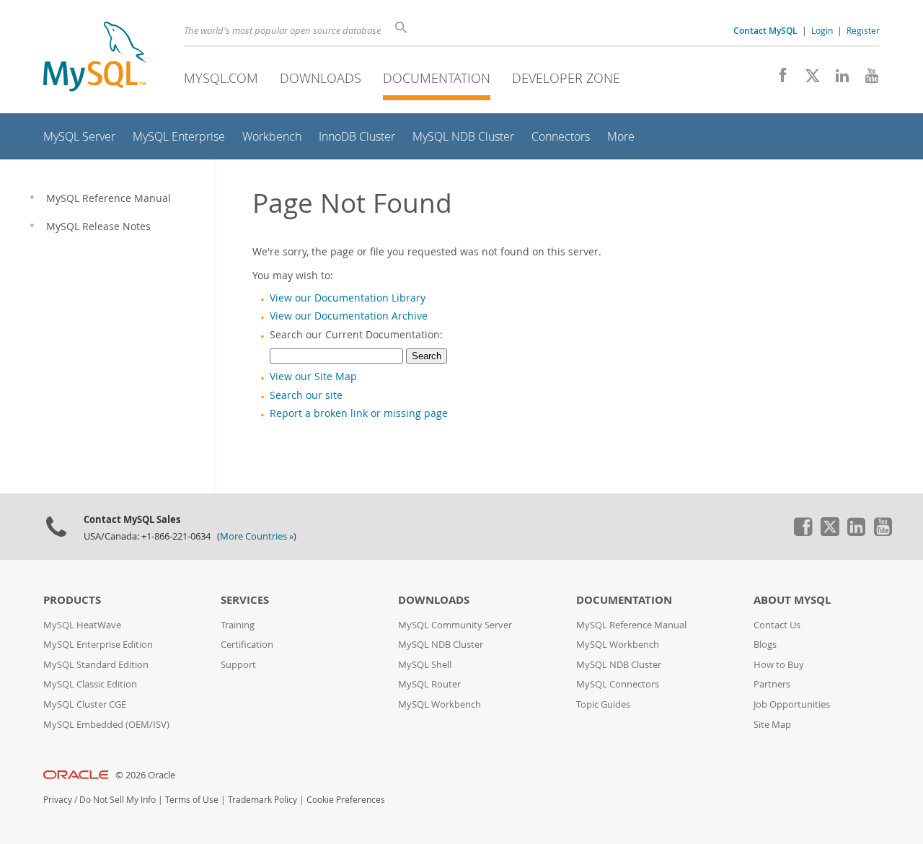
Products (72, 599)
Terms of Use (191, 799)
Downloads (320, 78)
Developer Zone (566, 78)
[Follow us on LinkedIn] (836, 79)
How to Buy (779, 665)
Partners (772, 684)
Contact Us (777, 625)
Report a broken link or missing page (359, 413)
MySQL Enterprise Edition (98, 644)
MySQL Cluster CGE (84, 704)
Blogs (765, 644)
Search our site (306, 395)
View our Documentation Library (347, 297)
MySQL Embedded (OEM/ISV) (106, 724)
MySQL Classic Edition (90, 684)
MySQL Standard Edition (96, 665)
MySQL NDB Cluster (440, 644)
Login (822, 30)
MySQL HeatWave (82, 625)
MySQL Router (429, 684)
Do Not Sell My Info (117, 799)
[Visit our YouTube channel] (866, 79)
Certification (247, 644)
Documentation (436, 78)
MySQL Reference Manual (631, 625)
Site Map (772, 724)
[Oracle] (76, 775)
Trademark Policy (262, 799)
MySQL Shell (424, 665)
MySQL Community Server (455, 625)
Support (238, 665)
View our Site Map (313, 376)
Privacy (57, 799)
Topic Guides (603, 704)
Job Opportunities (792, 704)
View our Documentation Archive (349, 315)
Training (238, 625)
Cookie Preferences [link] (345, 799)
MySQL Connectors (617, 684)
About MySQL (792, 599)
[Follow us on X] (807, 79)
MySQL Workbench (439, 704)
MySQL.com (221, 78)
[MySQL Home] (94, 58)
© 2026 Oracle (145, 775)
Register (863, 30)
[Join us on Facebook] (777, 79)
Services (245, 599)
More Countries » (256, 536)
